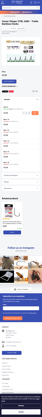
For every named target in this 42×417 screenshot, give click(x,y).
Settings (21, 406)
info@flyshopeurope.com (13, 342)
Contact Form (11, 352)
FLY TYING (5, 383)
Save (12, 91)
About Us (5, 363)
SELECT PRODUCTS (9, 81)
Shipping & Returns (7, 372)
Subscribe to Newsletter (12, 318)
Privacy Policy (32, 313)
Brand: (5, 33)
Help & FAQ (5, 375)
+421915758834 (11, 346)
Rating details (21, 28)
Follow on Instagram (22, 289)
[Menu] (2, 2)
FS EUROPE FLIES (7, 389)
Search (37, 7)
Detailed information (8, 86)
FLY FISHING (6, 386)
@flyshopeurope (21, 251)
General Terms (6, 366)
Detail (12, 232)
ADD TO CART (35, 113)
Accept (21, 412)
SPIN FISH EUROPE (8, 392)
